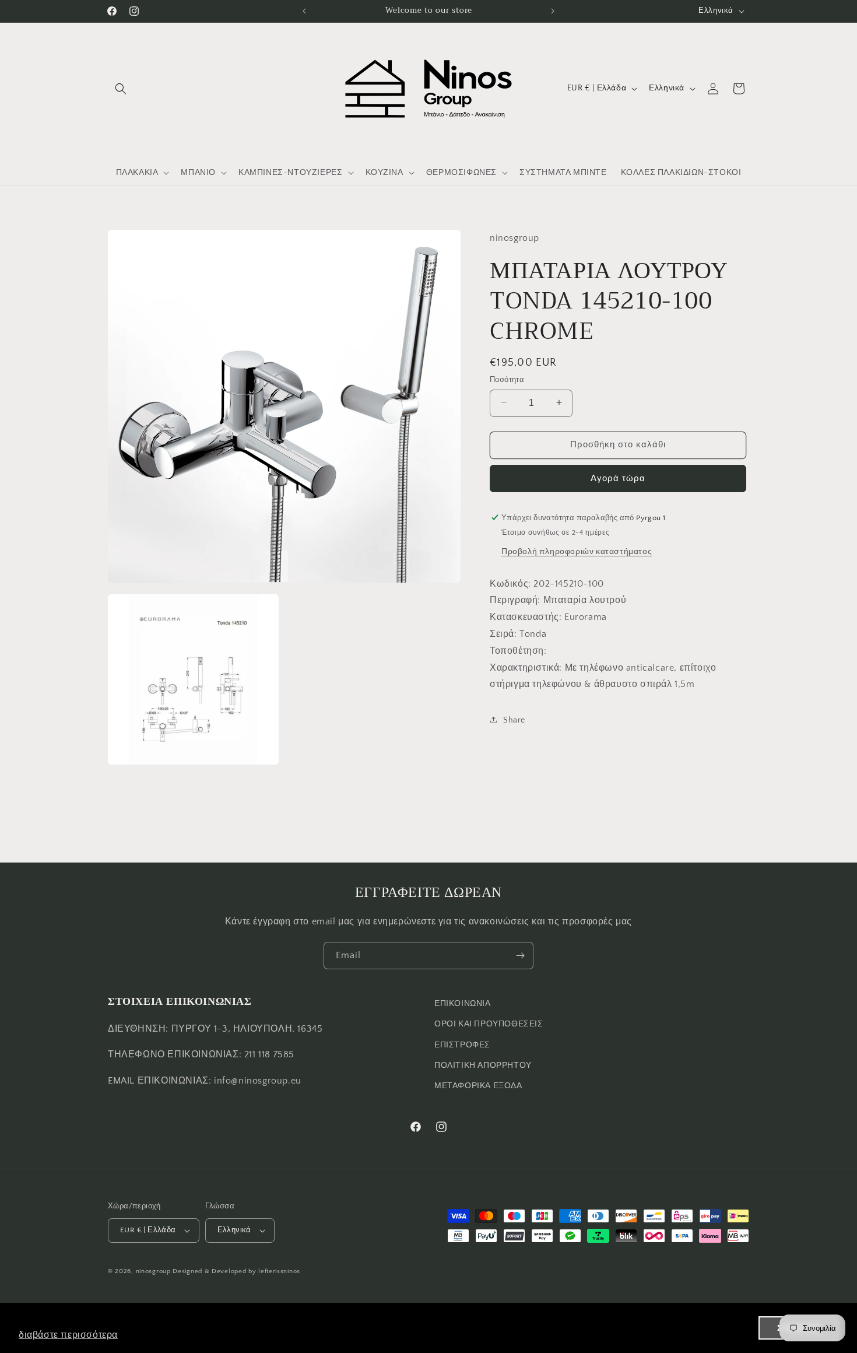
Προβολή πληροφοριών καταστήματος (576, 551)
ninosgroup (153, 1271)
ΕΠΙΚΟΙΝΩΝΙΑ (462, 1003)
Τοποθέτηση (517, 650)
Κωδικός (509, 583)
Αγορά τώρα (618, 478)
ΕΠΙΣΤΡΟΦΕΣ (462, 1045)
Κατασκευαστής (524, 616)
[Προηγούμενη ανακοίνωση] (304, 11)
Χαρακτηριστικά (524, 667)
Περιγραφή (514, 600)
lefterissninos (279, 1271)
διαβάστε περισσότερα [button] (68, 1335)
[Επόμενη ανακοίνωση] (553, 11)
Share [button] (514, 719)
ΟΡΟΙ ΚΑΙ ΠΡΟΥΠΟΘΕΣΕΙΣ (488, 1024)
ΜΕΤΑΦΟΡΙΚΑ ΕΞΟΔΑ (478, 1086)
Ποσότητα (507, 379)
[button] (121, 88)
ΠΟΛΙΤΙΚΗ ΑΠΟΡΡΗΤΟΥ (483, 1065)
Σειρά (502, 633)
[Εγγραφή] (520, 955)
